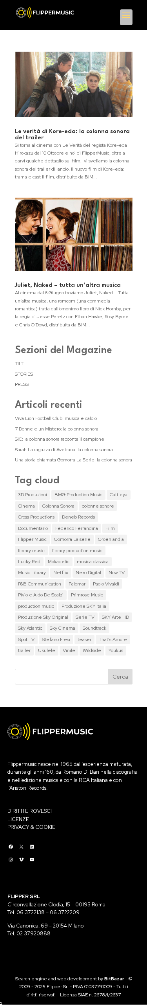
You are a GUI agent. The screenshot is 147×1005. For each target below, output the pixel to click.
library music (31, 551)
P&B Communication (39, 584)
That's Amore (113, 639)
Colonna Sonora (58, 506)
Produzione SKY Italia (84, 606)
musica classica (93, 561)
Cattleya (118, 495)
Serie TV (85, 617)
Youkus (116, 650)
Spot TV (26, 639)
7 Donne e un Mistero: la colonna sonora (56, 429)
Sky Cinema (62, 628)
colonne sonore (98, 506)
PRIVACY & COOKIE (31, 827)
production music (36, 606)
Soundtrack (94, 628)
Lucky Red (29, 561)
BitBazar (114, 979)
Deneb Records (78, 517)
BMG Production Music (78, 495)
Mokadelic (58, 561)
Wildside (92, 650)
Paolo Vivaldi (106, 584)
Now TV (117, 572)
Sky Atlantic (30, 628)
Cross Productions (36, 517)
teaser (84, 639)
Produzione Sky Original (43, 617)
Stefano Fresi (56, 639)
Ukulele (46, 650)
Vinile (69, 650)
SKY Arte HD (115, 617)
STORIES (24, 374)
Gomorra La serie (72, 539)
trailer (24, 650)
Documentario (33, 528)
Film (110, 528)
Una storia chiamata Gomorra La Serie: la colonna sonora (73, 460)
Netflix (60, 572)
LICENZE (18, 819)
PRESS (22, 384)
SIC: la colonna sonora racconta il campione (59, 439)
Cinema (26, 506)
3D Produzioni (32, 495)
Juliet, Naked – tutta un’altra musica (68, 285)
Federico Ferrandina (76, 528)
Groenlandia (111, 539)
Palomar (77, 584)
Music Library (32, 572)
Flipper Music (32, 539)
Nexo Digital (88, 572)
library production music (77, 551)
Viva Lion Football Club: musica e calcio (56, 418)
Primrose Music (87, 595)
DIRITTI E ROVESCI (29, 811)
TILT (19, 363)
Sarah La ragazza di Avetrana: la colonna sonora (64, 450)
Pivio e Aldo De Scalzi (41, 595)
